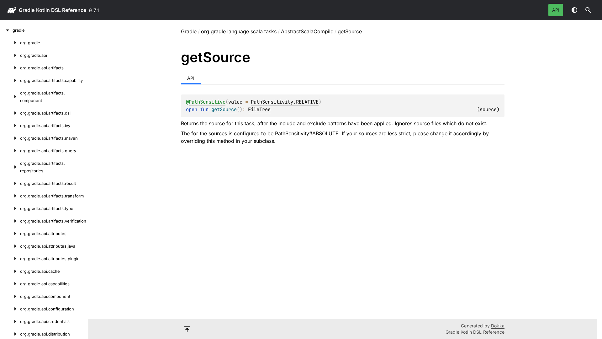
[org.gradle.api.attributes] (10, 233)
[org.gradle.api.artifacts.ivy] (10, 125)
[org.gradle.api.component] (10, 296)
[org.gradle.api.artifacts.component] (10, 97)
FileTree (259, 109)
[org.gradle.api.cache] (10, 271)
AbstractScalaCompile (307, 31)
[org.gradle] (10, 42)
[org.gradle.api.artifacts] (10, 68)
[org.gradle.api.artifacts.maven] (10, 138)
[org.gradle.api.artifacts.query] (10, 150)
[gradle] (6, 30)
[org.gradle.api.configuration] (10, 309)
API (555, 10)
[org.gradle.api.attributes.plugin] (10, 258)
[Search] (588, 10)
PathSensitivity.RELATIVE (285, 102)
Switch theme (574, 10)
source (488, 109)
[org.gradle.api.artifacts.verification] (10, 221)
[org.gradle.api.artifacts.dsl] (10, 113)
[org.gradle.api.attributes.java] (10, 246)
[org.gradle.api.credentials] (10, 321)
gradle (26, 10)
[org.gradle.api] (10, 55)
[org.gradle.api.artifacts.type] (10, 208)
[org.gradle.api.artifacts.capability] (10, 80)
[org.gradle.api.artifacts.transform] (10, 196)
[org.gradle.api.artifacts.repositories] (10, 167)
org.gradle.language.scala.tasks (239, 31)
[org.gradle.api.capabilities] (10, 283)
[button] (588, 10)
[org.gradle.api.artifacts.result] (10, 183)
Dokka (497, 325)
